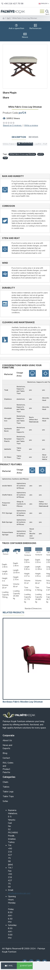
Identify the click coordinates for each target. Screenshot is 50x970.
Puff (8, 18)
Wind (5, 263)
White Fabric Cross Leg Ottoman (22, 154)
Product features (11, 464)
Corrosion (8, 206)
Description (19, 137)
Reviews (33, 137)
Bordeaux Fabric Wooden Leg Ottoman (23, 701)
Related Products (13, 612)
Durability (8, 288)
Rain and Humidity (13, 176)
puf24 (40, 154)
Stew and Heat (11, 238)
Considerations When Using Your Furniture (21, 366)
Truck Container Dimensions (19, 543)
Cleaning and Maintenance (18, 322)
